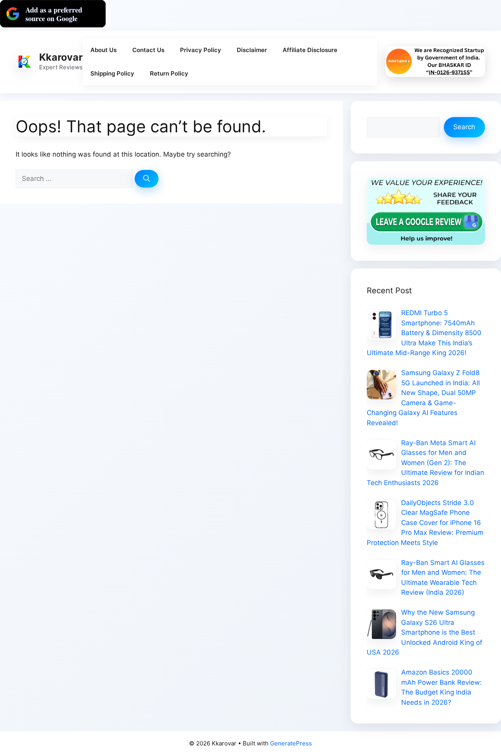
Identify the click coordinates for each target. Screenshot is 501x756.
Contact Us (148, 50)
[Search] (147, 179)
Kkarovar (61, 57)
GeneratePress (291, 743)
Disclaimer (252, 50)
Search (464, 127)
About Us (103, 50)
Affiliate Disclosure (310, 50)
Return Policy (169, 73)
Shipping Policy (112, 73)
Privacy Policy (200, 50)
